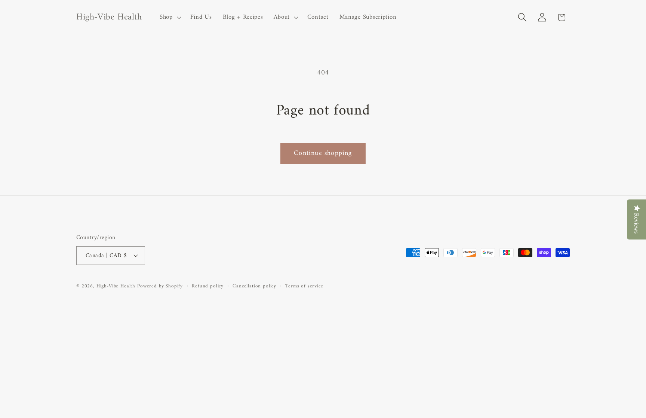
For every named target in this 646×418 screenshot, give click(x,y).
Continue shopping (323, 153)
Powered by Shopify (160, 286)
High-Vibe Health (115, 286)
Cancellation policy (254, 286)
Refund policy (208, 286)
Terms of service (304, 286)
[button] (169, 17)
